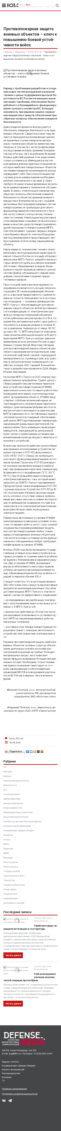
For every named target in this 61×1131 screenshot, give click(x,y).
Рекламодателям (11, 1073)
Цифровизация (10, 898)
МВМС (6, 853)
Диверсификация (11, 799)
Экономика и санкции (13, 903)
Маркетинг (8, 848)
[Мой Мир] (38, 750)
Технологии (9, 880)
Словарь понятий (11, 871)
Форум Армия (9, 889)
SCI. (5, 767)
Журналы (20, 51)
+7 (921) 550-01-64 (43, 1053)
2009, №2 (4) (35, 51)
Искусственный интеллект (15, 817)
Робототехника (10, 866)
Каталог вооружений (13, 1069)
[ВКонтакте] (27, 750)
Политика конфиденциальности (20, 1093)
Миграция (8, 857)
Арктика (7, 776)
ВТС (5, 789)
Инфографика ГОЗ (12, 808)
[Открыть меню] (4, 5)
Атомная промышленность (16, 780)
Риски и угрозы (10, 862)
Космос (7, 839)
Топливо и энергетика (14, 885)
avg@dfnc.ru (15, 1053)
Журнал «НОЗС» (10, 1061)
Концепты (8, 835)
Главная (7, 51)
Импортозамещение (13, 803)
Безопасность (10, 785)
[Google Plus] (42, 750)
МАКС (6, 844)
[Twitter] (31, 750)
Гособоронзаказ (11, 794)
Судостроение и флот (13, 876)
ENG (28, 5)
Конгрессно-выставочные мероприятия (22, 821)
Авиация (7, 771)
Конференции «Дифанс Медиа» (18, 830)
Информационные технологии (18, 812)
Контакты (7, 1077)
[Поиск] (57, 5)
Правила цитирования (14, 1088)
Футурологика (10, 894)
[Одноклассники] (35, 750)
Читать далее (13, 955)
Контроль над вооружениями (17, 826)
